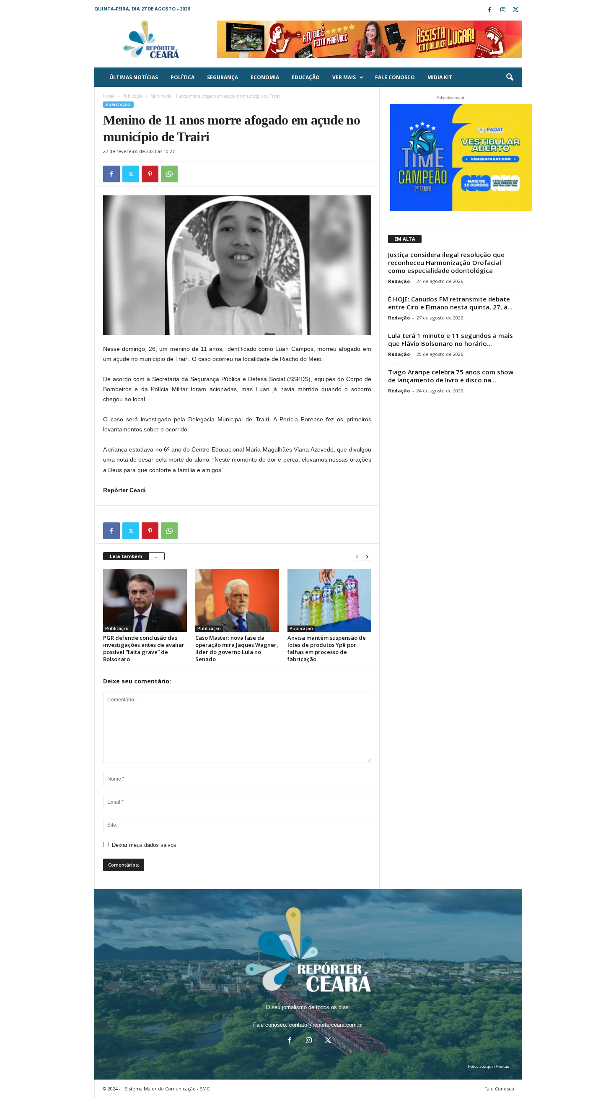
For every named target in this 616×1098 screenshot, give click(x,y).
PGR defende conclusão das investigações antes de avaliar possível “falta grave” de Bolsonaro (143, 648)
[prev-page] (357, 556)
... (156, 556)
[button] (509, 77)
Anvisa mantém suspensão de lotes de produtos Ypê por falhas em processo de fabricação (326, 648)
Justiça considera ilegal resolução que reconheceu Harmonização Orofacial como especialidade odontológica (446, 262)
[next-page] (367, 556)
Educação (306, 77)
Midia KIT (439, 77)
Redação (399, 281)
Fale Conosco (395, 77)
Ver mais (344, 77)
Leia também (126, 556)
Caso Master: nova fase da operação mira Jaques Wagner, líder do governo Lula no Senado (236, 648)
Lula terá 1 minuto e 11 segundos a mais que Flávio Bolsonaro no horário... (450, 339)
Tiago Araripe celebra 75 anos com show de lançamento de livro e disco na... (450, 376)
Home (108, 96)
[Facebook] (490, 10)
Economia (265, 77)
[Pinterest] (150, 174)
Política (182, 77)
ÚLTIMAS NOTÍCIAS (133, 77)
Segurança (222, 77)
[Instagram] (503, 10)
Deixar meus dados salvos (144, 845)
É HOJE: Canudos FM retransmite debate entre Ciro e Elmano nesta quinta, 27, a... (450, 303)
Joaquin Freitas (494, 1066)
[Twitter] (516, 10)
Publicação (132, 96)
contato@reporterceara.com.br (326, 1025)
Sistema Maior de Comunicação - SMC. (168, 1088)
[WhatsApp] (169, 174)
